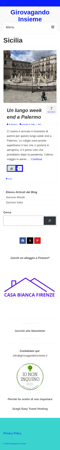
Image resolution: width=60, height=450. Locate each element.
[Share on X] (30, 240)
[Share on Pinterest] (37, 240)
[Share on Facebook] (23, 240)
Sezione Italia (14, 202)
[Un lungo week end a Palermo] (30, 76)
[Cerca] (50, 220)
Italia (33, 124)
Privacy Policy (12, 433)
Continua (36, 159)
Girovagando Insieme (30, 16)
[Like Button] (11, 168)
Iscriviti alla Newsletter (30, 330)
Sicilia (10, 179)
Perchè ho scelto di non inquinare (30, 399)
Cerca (7, 212)
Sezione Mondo (15, 197)
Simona (13, 124)
